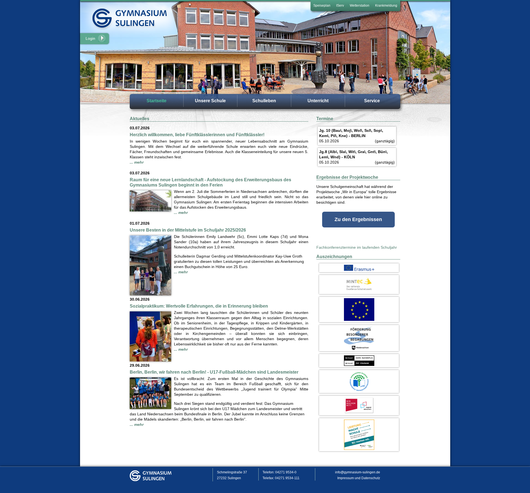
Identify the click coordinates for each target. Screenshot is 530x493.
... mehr (137, 162)
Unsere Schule (210, 100)
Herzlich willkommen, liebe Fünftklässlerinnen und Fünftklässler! (197, 134)
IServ (340, 5)
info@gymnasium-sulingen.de (357, 472)
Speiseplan (321, 5)
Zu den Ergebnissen (358, 219)
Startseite (156, 100)
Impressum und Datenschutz (358, 478)
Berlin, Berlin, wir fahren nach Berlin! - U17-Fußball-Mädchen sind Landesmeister (214, 372)
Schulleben (264, 100)
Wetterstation (359, 5)
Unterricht (318, 100)
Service (372, 100)
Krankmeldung (386, 5)
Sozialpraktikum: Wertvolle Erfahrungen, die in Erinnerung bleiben (199, 306)
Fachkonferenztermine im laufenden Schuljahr (356, 247)
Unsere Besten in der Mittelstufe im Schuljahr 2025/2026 (188, 230)
